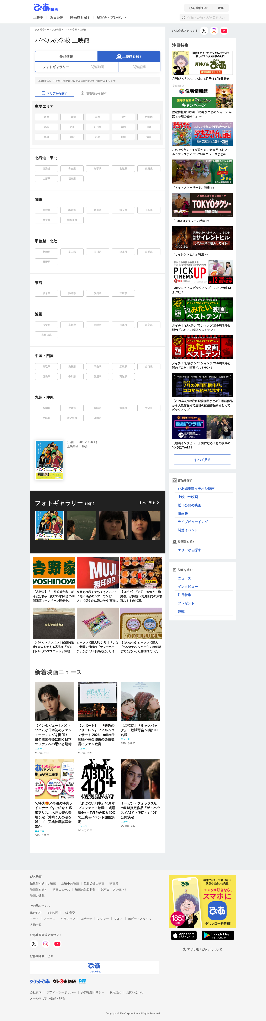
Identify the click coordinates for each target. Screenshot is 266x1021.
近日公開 (56, 17)
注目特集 (184, 594)
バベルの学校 (70, 29)
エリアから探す (189, 550)
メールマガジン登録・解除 (47, 998)
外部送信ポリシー (92, 992)
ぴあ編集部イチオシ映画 (196, 488)
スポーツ (86, 919)
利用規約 (115, 992)
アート (34, 919)
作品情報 (66, 56)
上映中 (38, 17)
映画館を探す (80, 17)
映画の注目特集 (85, 889)
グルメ (118, 919)
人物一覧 (36, 925)
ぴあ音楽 (69, 913)
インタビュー (188, 586)
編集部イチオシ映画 (43, 883)
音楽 (221, 7)
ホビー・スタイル (139, 919)
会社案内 (36, 992)
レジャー (103, 919)
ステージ (49, 919)
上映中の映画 (188, 497)
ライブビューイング (193, 521)
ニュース (184, 578)
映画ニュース (61, 889)
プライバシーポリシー (61, 992)
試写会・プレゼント (112, 17)
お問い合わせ (135, 992)
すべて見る (147, 502)
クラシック (68, 919)
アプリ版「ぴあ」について (204, 949)
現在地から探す (96, 93)
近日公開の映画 (189, 505)
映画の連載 (37, 895)
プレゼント (186, 603)
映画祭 (183, 513)
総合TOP (35, 913)
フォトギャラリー (56, 67)
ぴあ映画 (56, 29)
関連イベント (188, 530)
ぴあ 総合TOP (198, 7)
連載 (181, 611)
